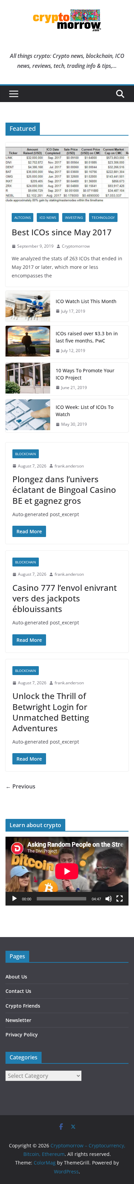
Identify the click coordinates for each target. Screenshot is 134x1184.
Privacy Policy (21, 1034)
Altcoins (22, 217)
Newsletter (18, 1020)
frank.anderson (69, 466)
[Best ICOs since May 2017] (67, 174)
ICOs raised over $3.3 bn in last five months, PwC (87, 337)
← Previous (20, 786)
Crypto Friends (22, 1005)
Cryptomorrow (76, 246)
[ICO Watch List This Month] (27, 306)
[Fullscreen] (119, 898)
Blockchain (25, 453)
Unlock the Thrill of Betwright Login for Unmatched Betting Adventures (50, 712)
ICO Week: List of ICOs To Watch (84, 410)
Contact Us (18, 991)
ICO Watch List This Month (86, 301)
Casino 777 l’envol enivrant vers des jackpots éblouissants (64, 598)
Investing (74, 217)
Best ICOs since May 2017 (62, 232)
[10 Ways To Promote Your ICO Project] (27, 379)
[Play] (14, 898)
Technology (103, 217)
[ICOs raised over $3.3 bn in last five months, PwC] (27, 342)
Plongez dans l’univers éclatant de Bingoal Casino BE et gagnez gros (64, 489)
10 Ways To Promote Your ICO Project (85, 374)
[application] (67, 871)
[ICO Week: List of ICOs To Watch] (27, 415)
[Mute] (108, 898)
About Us (16, 976)
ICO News (48, 217)
